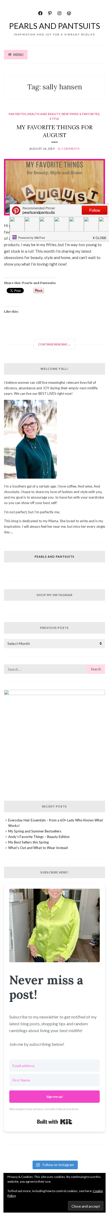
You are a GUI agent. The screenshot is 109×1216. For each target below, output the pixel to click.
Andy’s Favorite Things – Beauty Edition (39, 837)
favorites (17, 114)
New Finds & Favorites (81, 114)
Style (54, 118)
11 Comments (68, 148)
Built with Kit (54, 1121)
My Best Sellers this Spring (28, 842)
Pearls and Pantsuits (54, 25)
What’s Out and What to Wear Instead (38, 848)
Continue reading (56, 346)
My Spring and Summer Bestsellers (34, 831)
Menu (18, 55)
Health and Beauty (43, 114)
